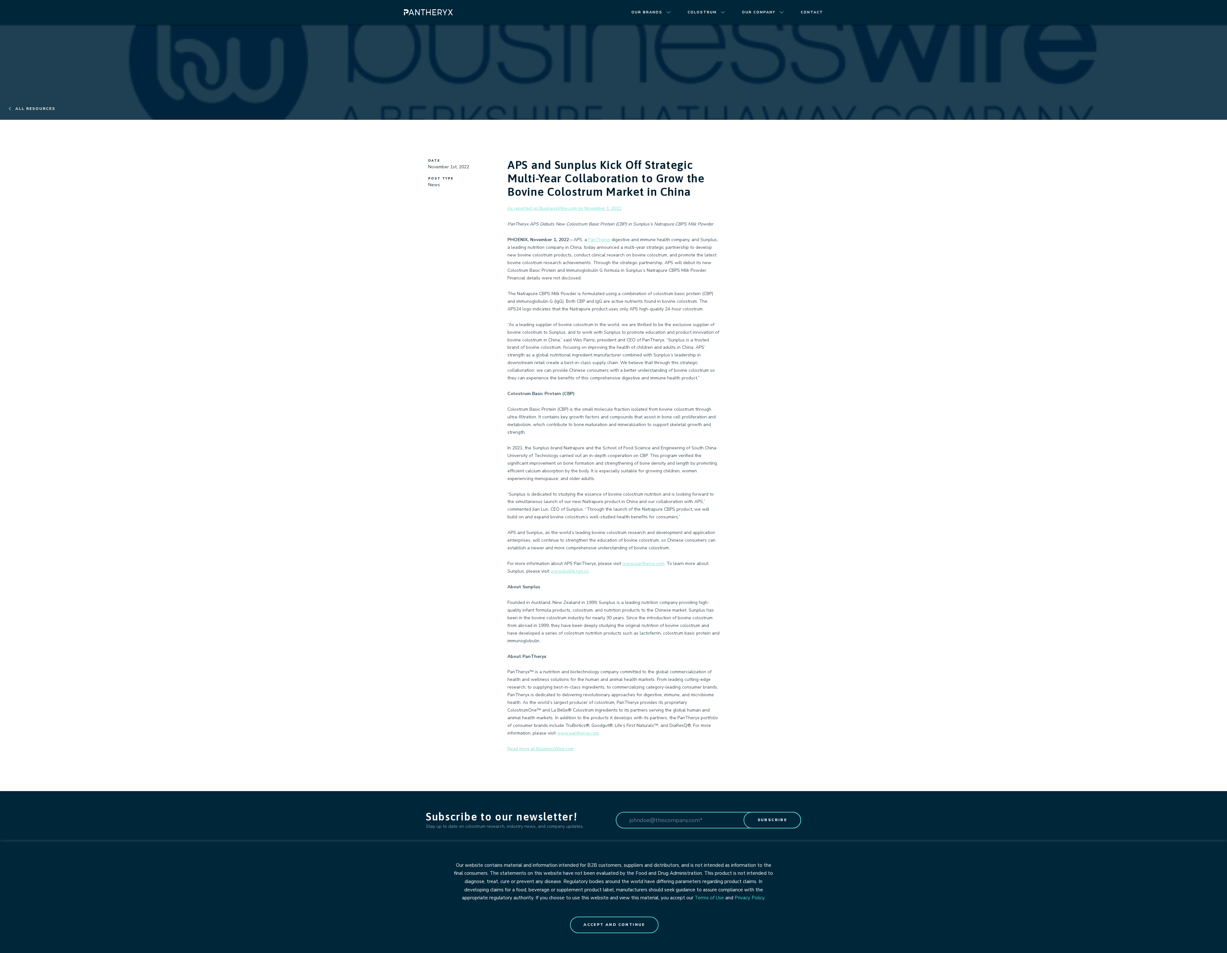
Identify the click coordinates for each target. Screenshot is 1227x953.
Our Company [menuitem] (759, 12)
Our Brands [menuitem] (646, 12)
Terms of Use (709, 898)
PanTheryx (599, 240)
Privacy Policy (749, 898)
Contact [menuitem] (812, 12)
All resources (35, 108)
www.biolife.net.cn (570, 571)
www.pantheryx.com (643, 563)
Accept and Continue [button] (614, 924)
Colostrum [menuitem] (702, 12)
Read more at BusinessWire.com (540, 749)
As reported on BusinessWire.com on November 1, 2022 (564, 208)
